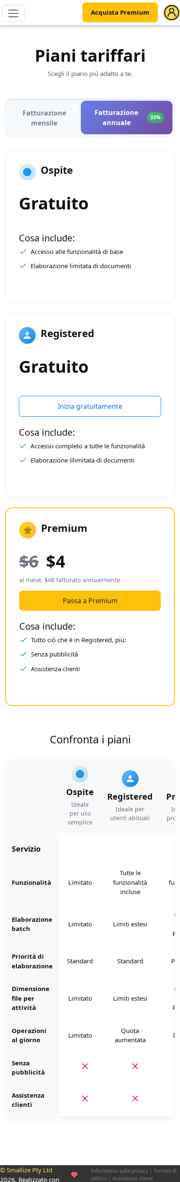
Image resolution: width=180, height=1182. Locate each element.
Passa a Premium (90, 600)
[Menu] (13, 13)
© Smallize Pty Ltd (26, 1170)
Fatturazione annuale (128, 117)
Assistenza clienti (133, 1178)
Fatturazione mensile (44, 118)
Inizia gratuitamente (90, 406)
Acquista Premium (120, 12)
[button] (171, 12)
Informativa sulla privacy (119, 1170)
